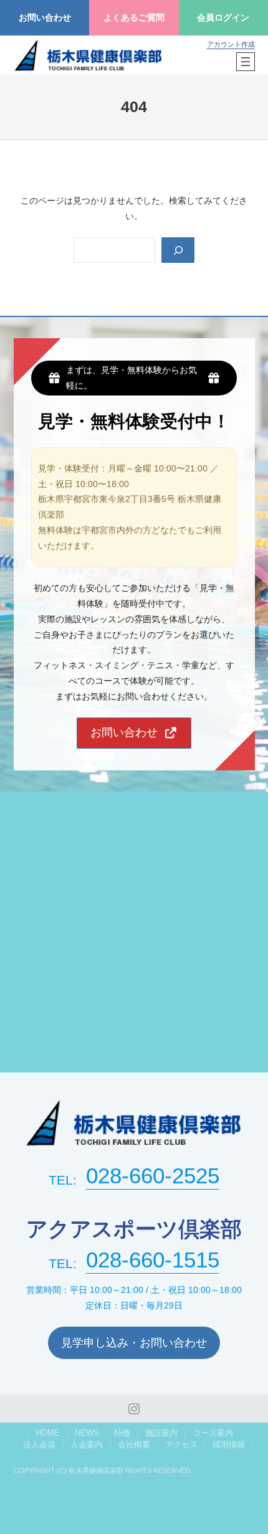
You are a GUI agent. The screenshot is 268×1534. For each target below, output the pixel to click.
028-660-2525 (152, 1175)
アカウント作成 (231, 44)
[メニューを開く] (245, 61)
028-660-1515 (152, 1260)
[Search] (177, 250)
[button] (134, 733)
